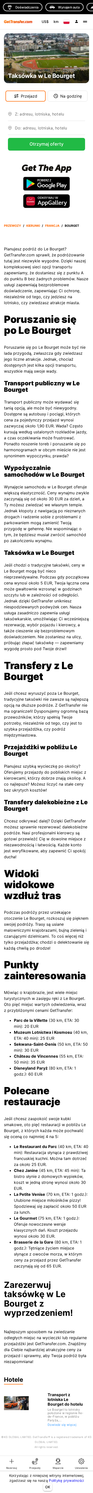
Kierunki (33, 226)
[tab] (11, 1463)
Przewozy (12, 226)
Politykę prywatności (66, 1480)
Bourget (72, 226)
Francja (52, 226)
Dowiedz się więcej (62, 1425)
